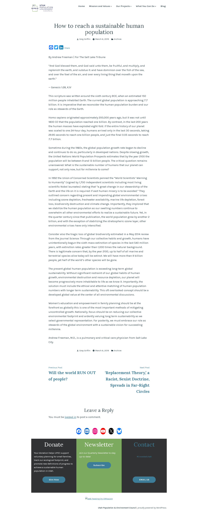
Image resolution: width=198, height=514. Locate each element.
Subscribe (99, 465)
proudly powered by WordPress (152, 507)
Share (67, 48)
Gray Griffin (84, 39)
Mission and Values (99, 6)
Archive (117, 39)
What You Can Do (145, 6)
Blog (163, 6)
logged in (70, 417)
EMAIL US (144, 479)
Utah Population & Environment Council (117, 507)
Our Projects (123, 6)
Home (81, 6)
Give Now (54, 479)
